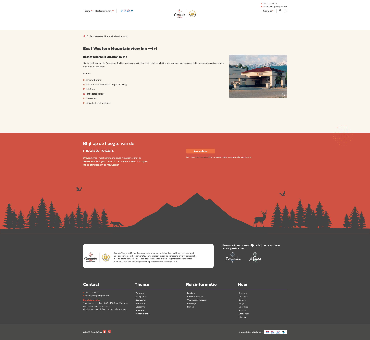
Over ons (243, 293)
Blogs (241, 303)
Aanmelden (200, 151)
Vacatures (243, 306)
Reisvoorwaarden (195, 296)
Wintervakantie (143, 313)
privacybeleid (203, 157)
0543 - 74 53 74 (270, 3)
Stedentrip (141, 306)
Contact (242, 299)
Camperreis (141, 299)
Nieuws (190, 306)
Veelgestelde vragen (197, 299)
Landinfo (191, 293)
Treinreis (140, 310)
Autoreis (140, 293)
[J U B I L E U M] (185, 23)
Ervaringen (192, 303)
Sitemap (242, 317)
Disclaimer (244, 313)
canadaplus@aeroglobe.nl (275, 6)
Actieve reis (141, 303)
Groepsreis (141, 296)
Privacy (242, 310)
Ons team (243, 296)
